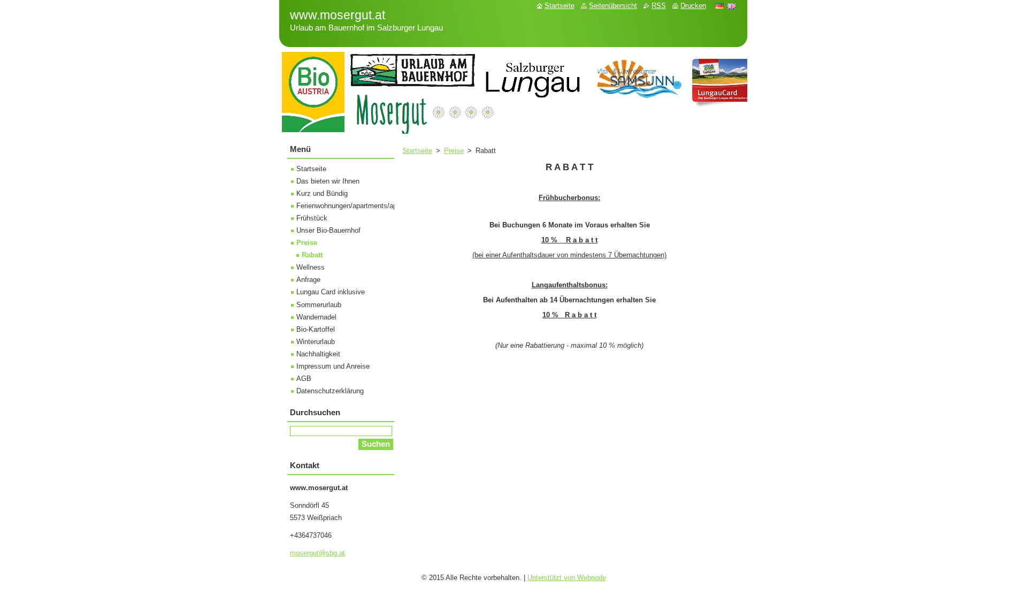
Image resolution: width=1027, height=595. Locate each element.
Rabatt (312, 255)
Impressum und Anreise (333, 366)
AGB (303, 379)
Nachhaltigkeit (318, 354)
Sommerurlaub (318, 305)
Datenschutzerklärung (330, 391)
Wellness (310, 267)
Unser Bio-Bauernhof (328, 230)
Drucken (693, 6)
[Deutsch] (719, 6)
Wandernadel (316, 317)
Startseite (417, 151)
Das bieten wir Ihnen (327, 181)
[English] (731, 6)
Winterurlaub (315, 342)
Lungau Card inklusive (330, 292)
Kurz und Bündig (322, 193)
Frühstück (311, 218)
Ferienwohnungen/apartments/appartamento (364, 206)
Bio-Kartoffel (315, 329)
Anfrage (308, 280)
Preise (454, 151)
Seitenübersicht (613, 6)
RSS (659, 6)
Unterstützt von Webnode (566, 578)
